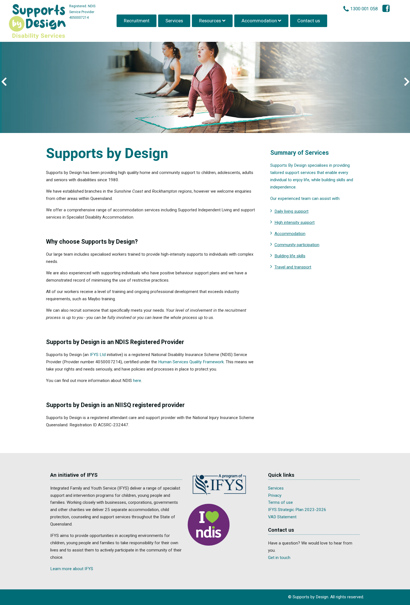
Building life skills (289, 255)
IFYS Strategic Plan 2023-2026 (297, 509)
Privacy (274, 495)
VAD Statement (282, 516)
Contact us (308, 20)
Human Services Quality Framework (191, 361)
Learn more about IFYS (71, 568)
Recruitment (136, 20)
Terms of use (280, 502)
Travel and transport (292, 267)
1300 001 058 (364, 8)
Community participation (296, 244)
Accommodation (259, 20)
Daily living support (291, 211)
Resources (210, 20)
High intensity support (294, 222)
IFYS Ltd (98, 354)
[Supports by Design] (37, 21)
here (137, 380)
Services (174, 20)
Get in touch (279, 557)
